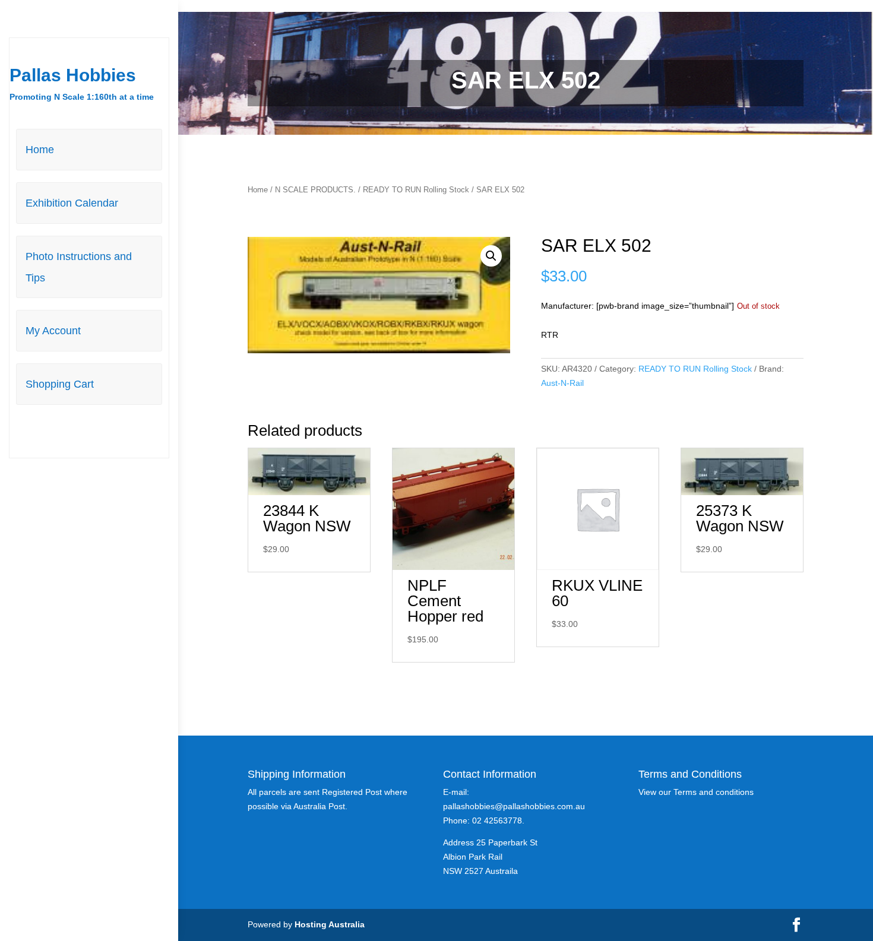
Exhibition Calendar (72, 203)
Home (40, 150)
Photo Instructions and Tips (79, 267)
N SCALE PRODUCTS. (315, 189)
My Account (53, 331)
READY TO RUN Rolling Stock (416, 189)
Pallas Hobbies (73, 75)
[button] (491, 256)
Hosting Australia (330, 924)
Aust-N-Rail (562, 383)
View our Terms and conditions (696, 792)
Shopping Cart (60, 384)
